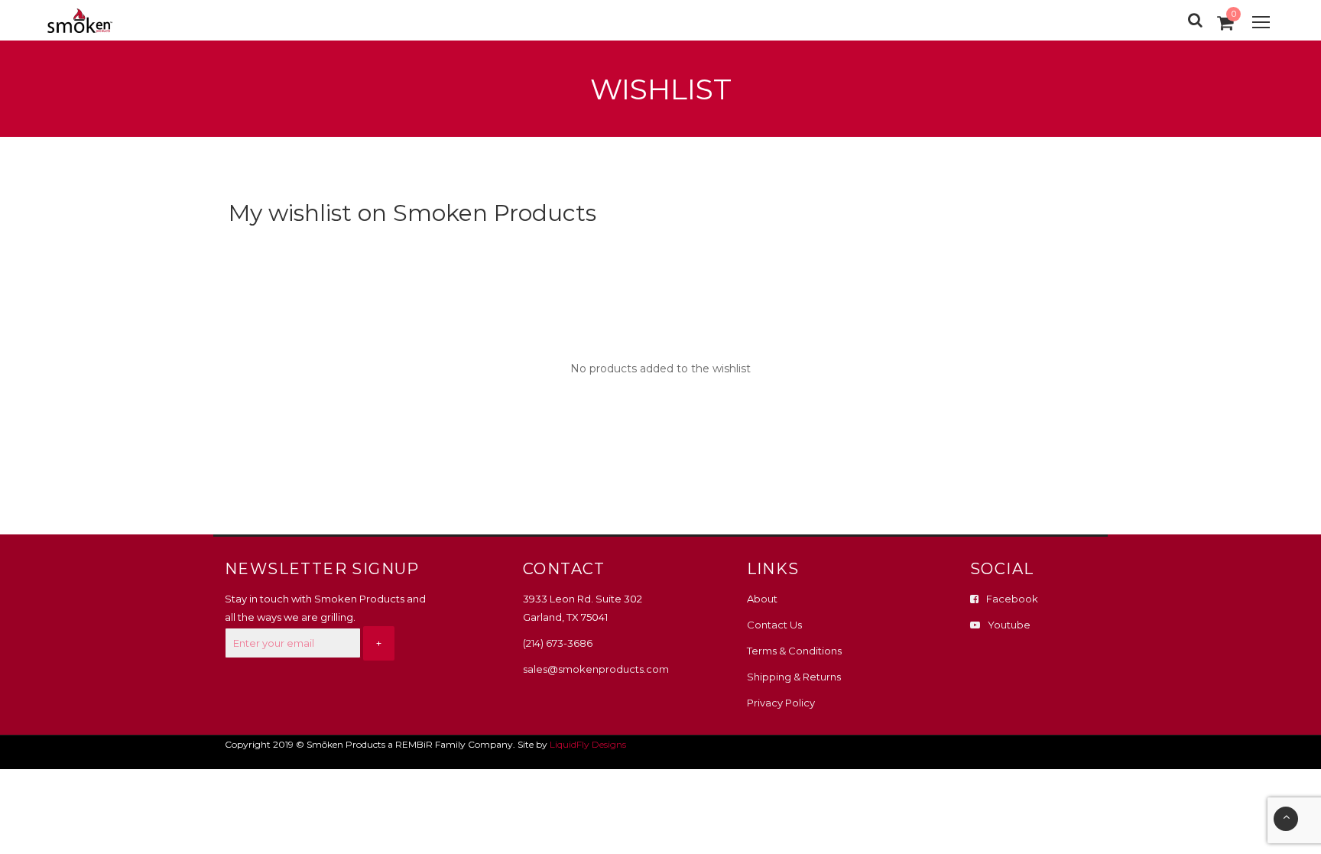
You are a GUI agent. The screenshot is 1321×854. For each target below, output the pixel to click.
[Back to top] (1286, 819)
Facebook (1012, 599)
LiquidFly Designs (588, 744)
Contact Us (774, 625)
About (762, 599)
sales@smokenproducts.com (596, 669)
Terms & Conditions (794, 651)
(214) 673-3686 (557, 643)
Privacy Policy (781, 703)
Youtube (1009, 625)
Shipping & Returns (794, 677)
